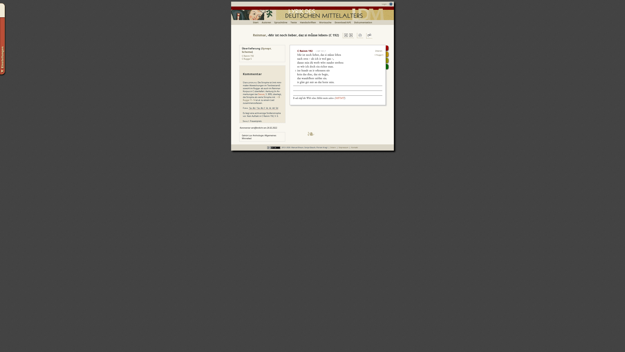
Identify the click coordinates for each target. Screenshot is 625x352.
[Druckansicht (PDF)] (360, 35)
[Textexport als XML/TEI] (369, 36)
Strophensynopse (387, 54)
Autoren (266, 22)
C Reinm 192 (248, 55)
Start (255, 22)
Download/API (343, 22)
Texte (294, 22)
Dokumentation (363, 22)
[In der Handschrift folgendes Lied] (351, 35)
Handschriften (308, 22)
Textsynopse (387, 60)
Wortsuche (325, 22)
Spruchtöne (280, 22)
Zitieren (378, 51)
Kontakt (354, 147)
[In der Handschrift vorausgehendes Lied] (346, 35)
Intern (333, 147)
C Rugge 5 (247, 58)
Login (384, 4)
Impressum (343, 147)
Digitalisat (387, 48)
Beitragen (387, 66)
